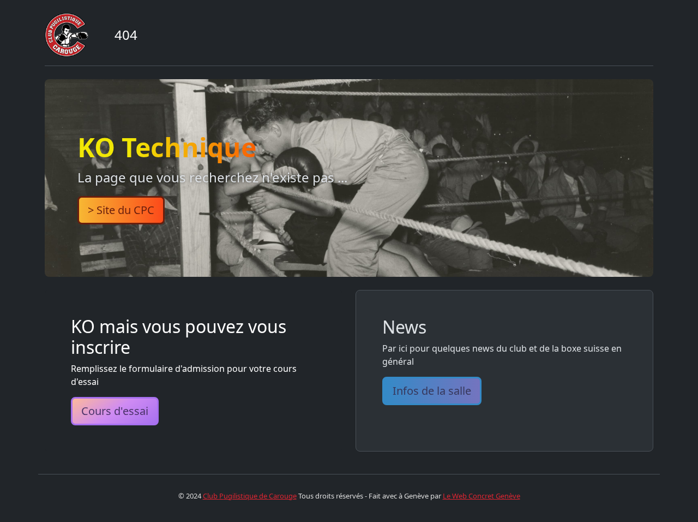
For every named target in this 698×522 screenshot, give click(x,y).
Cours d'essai (114, 411)
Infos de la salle (432, 390)
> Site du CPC (121, 210)
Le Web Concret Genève (481, 496)
